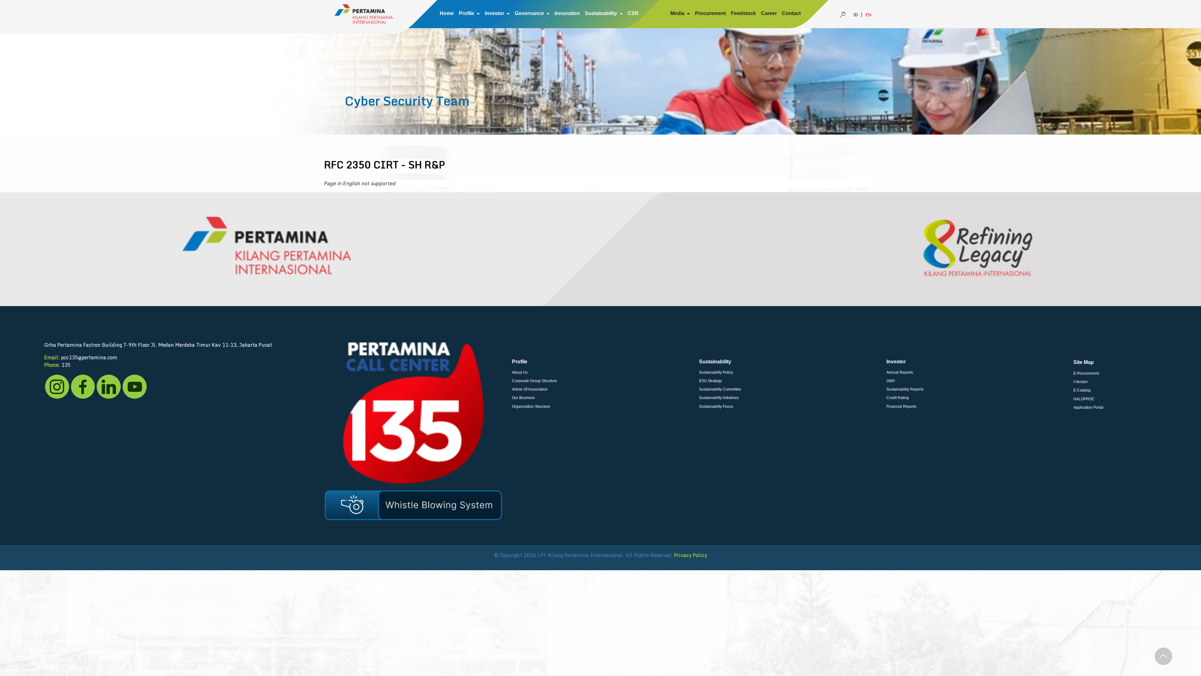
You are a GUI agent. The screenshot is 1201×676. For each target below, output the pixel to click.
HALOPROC (1084, 399)
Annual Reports (899, 372)
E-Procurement (1086, 373)
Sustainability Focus (716, 406)
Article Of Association (530, 389)
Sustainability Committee (720, 389)
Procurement (710, 13)
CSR (633, 13)
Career (769, 13)
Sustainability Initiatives (719, 398)
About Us (520, 372)
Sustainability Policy (716, 372)
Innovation (567, 13)
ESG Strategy (710, 381)
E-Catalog (1082, 390)
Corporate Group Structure (534, 381)
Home (447, 13)
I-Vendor (1080, 382)
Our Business (523, 398)
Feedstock (743, 13)
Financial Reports (901, 406)
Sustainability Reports (905, 389)
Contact (791, 13)
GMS (890, 381)
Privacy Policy (690, 555)
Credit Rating (897, 398)
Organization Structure (531, 406)
